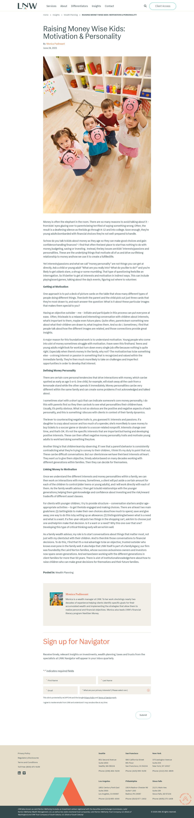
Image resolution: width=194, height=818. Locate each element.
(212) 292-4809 (166, 771)
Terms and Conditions (28, 762)
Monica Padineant (55, 43)
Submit (143, 715)
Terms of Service (105, 698)
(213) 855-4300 (112, 798)
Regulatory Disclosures (28, 758)
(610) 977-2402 (139, 798)
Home (45, 15)
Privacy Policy (89, 698)
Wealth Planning (71, 15)
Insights (56, 15)
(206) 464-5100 (112, 771)
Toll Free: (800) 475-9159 (29, 767)
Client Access (162, 6)
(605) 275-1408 (166, 798)
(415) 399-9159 (139, 771)
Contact (109, 6)
